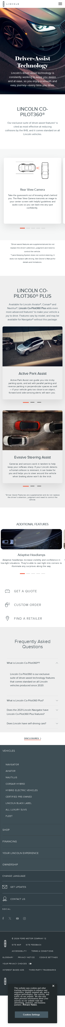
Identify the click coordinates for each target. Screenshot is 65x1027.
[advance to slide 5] (43, 228)
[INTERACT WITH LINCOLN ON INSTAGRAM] (24, 918)
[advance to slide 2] (28, 228)
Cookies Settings (31, 1014)
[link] (7, 590)
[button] (32, 663)
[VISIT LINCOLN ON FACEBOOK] (3, 918)
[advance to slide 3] (33, 228)
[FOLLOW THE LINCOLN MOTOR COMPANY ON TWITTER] (10, 918)
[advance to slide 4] (38, 228)
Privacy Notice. (30, 1005)
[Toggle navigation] (60, 3)
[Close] (53, 988)
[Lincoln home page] (6, 944)
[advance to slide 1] (22, 228)
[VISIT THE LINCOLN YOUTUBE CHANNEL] (17, 918)
